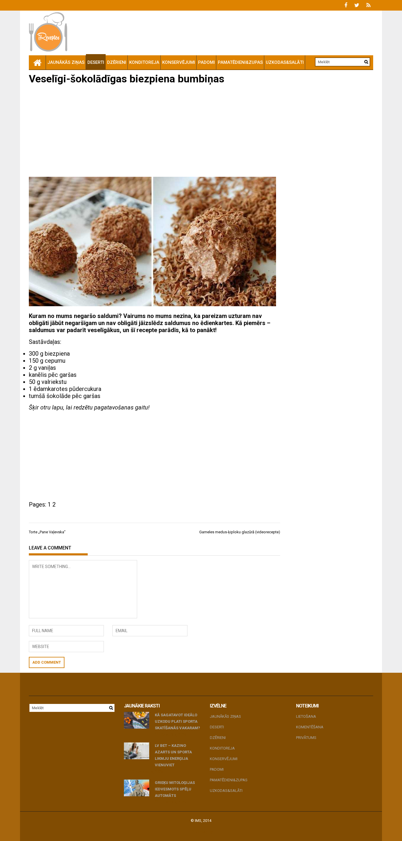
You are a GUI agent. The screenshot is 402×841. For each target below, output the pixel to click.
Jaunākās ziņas (65, 62)
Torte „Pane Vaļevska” (47, 532)
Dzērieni (116, 62)
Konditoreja (144, 62)
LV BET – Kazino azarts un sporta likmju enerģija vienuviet (173, 755)
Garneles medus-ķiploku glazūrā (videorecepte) (239, 532)
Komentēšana (309, 727)
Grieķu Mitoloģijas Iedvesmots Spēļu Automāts (175, 789)
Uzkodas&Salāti (285, 62)
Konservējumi (178, 62)
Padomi (206, 62)
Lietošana (306, 716)
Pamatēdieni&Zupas (240, 62)
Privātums (306, 737)
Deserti (95, 62)
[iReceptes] (37, 62)
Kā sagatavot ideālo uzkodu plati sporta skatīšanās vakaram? (177, 721)
